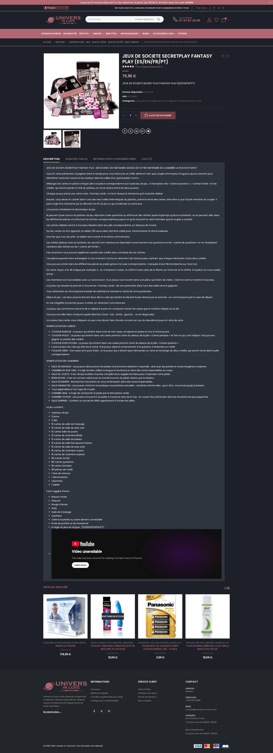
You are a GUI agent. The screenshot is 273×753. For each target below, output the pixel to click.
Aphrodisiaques (129, 33)
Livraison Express (51, 33)
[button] (44, 91)
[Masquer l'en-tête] (63, 20)
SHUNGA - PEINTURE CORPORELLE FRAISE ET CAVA (207, 647)
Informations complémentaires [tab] (114, 159)
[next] (227, 56)
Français (51, 8)
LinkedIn (136, 131)
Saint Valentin (179, 100)
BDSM (146, 33)
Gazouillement (130, 131)
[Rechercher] (159, 19)
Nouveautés (70, 33)
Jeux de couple (148, 100)
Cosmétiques (199, 643)
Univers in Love (194, 100)
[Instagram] (223, 8)
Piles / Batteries (114, 643)
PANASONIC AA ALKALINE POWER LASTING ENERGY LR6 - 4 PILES (113, 647)
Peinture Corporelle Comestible (219, 643)
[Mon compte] (209, 20)
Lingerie (97, 33)
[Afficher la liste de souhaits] (216, 20)
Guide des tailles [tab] (76, 159)
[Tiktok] (228, 8)
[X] (219, 8)
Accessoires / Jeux (163, 33)
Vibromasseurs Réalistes (86, 643)
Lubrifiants (162, 643)
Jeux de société (164, 100)
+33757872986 (192, 700)
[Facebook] (214, 8)
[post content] (65, 616)
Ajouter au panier (160, 115)
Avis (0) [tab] (147, 159)
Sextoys (83, 33)
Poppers (182, 33)
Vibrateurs (70, 643)
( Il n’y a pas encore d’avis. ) (149, 66)
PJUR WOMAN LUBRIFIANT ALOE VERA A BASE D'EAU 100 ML (160, 647)
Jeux (138, 100)
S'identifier (201, 8)
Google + (142, 131)
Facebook (124, 131)
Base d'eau (143, 643)
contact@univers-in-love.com (201, 709)
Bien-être (111, 33)
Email (148, 131)
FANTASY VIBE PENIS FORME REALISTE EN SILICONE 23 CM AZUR (65, 647)
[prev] (223, 56)
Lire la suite (67, 635)
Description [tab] (51, 159)
